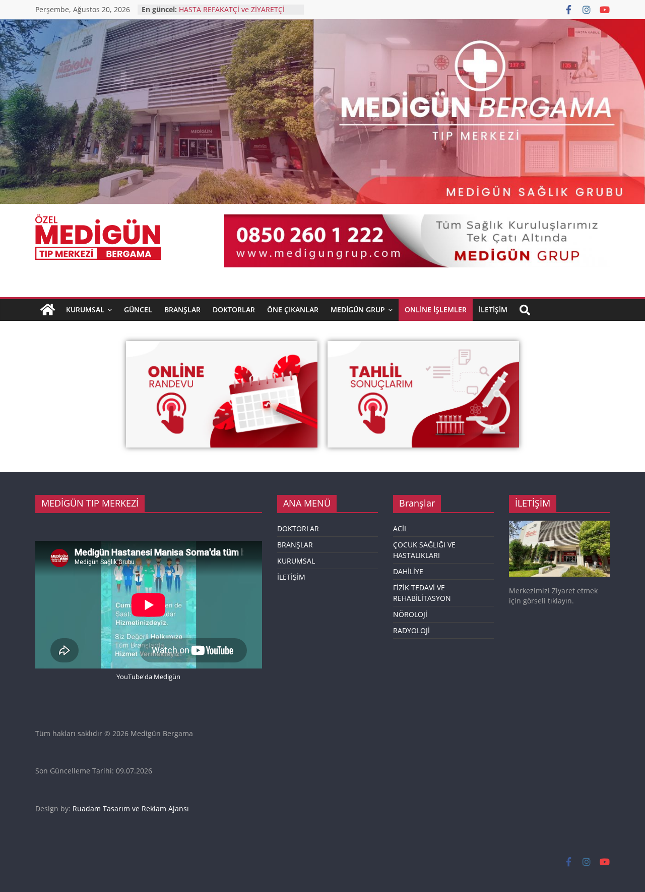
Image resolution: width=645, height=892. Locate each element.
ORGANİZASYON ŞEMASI (220, 6)
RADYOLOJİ (411, 630)
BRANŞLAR (182, 309)
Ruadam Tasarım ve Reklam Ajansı (131, 808)
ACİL (400, 528)
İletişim (493, 309)
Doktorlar (234, 309)
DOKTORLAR (298, 528)
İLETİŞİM (291, 577)
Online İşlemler (436, 309)
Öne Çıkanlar (292, 309)
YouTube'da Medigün (148, 676)
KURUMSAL (85, 309)
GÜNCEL (138, 309)
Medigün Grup (358, 309)
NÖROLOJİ (410, 614)
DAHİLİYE (408, 571)
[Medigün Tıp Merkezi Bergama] (47, 310)
